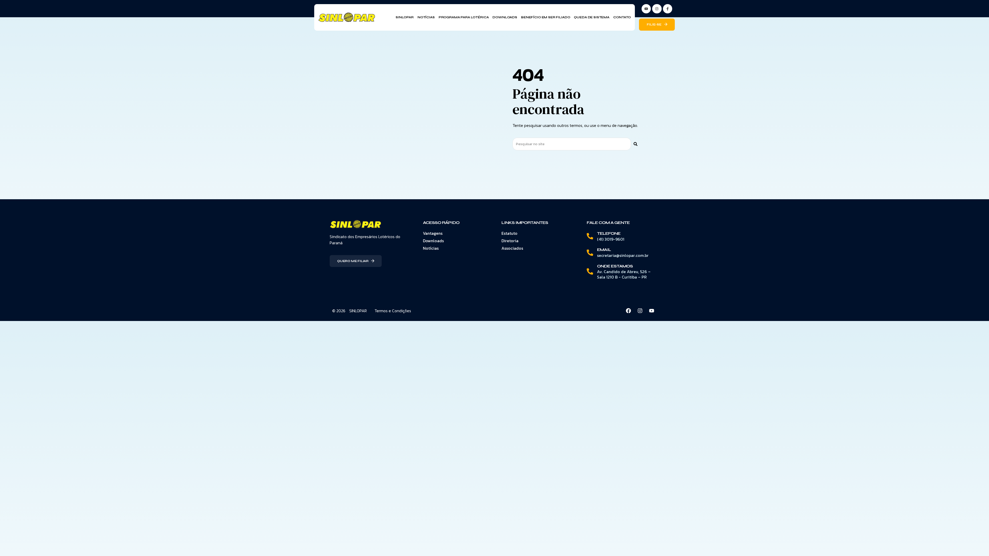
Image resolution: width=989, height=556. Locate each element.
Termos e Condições (392, 310)
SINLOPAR (358, 311)
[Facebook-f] (667, 8)
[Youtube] (651, 311)
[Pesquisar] (635, 144)
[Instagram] (656, 8)
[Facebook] (628, 311)
